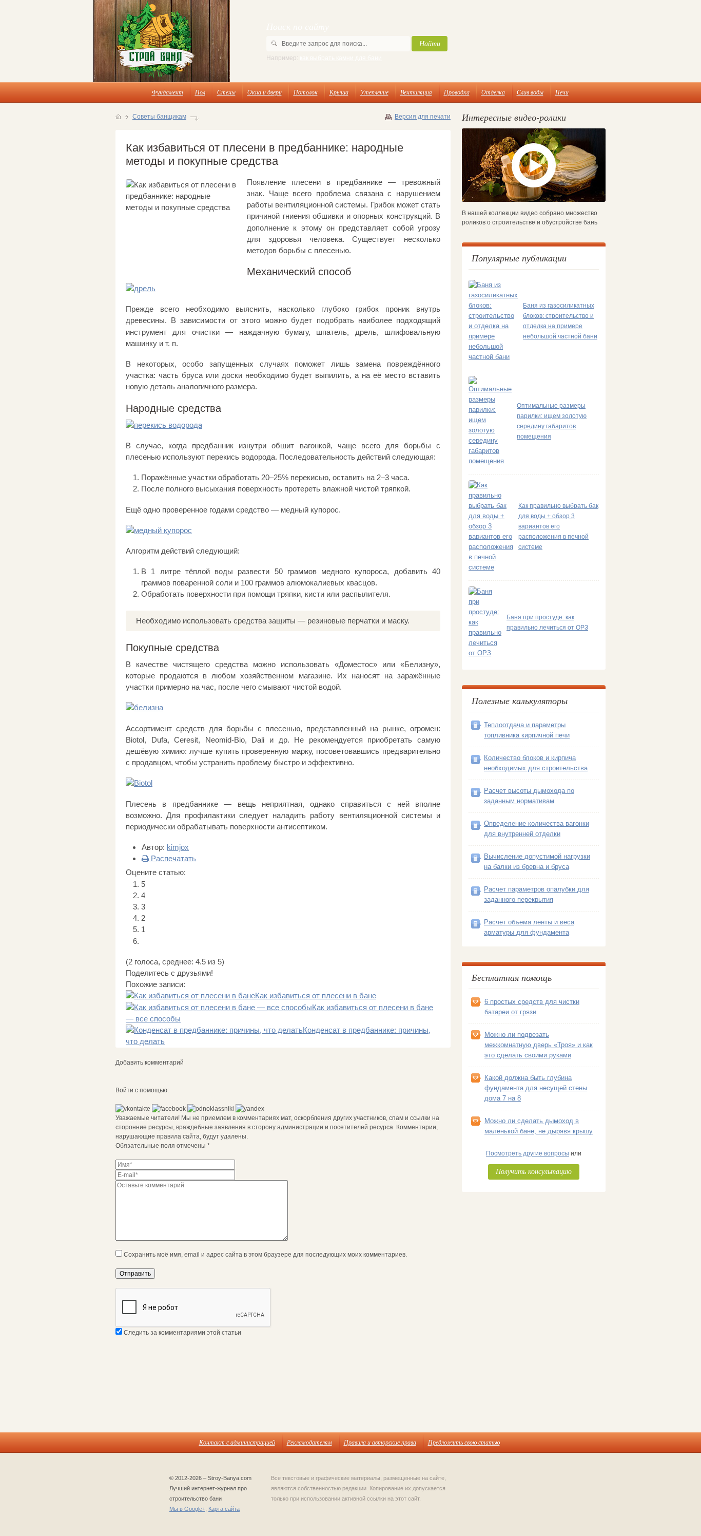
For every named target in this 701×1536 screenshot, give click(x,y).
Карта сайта (224, 1509)
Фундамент (167, 92)
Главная (118, 116)
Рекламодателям (309, 1442)
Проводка (457, 92)
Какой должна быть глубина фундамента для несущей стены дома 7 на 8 (535, 1088)
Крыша (338, 92)
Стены (226, 92)
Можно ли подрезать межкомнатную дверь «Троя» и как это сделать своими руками (538, 1045)
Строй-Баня (161, 41)
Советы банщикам (159, 116)
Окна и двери (264, 92)
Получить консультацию (534, 1171)
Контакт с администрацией (237, 1442)
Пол (200, 92)
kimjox (178, 847)
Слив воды (530, 92)
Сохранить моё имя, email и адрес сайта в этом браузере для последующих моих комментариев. (265, 1254)
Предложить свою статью (464, 1442)
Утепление (374, 92)
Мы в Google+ (187, 1509)
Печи (562, 92)
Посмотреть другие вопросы (527, 1153)
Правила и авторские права (380, 1442)
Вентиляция (416, 92)
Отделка (493, 92)
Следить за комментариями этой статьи (182, 1332)
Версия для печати (423, 116)
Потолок (306, 92)
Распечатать (172, 858)
